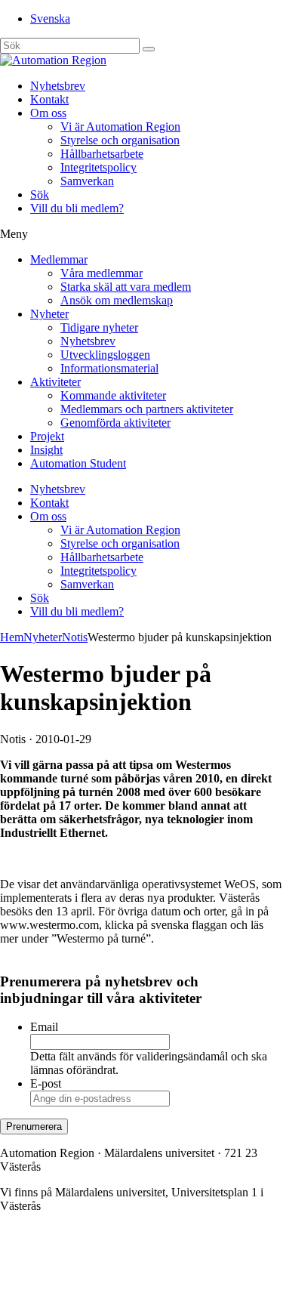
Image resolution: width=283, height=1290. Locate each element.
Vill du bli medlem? (77, 208)
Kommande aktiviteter (113, 395)
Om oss (48, 112)
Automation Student (78, 463)
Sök (39, 194)
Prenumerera (34, 1126)
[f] (149, 49)
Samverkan (87, 180)
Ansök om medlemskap (116, 300)
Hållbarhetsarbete (101, 153)
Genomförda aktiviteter (115, 422)
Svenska (50, 18)
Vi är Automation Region (120, 126)
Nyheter (49, 313)
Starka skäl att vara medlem (125, 286)
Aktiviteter (55, 381)
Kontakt (49, 99)
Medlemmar (59, 259)
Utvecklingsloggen (105, 354)
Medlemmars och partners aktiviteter (146, 409)
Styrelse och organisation (120, 140)
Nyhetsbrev (57, 85)
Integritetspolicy (98, 167)
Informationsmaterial (109, 368)
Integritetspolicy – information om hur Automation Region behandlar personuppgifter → (138, 1264)
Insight (46, 449)
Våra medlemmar (101, 273)
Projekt (47, 436)
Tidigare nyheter (99, 327)
